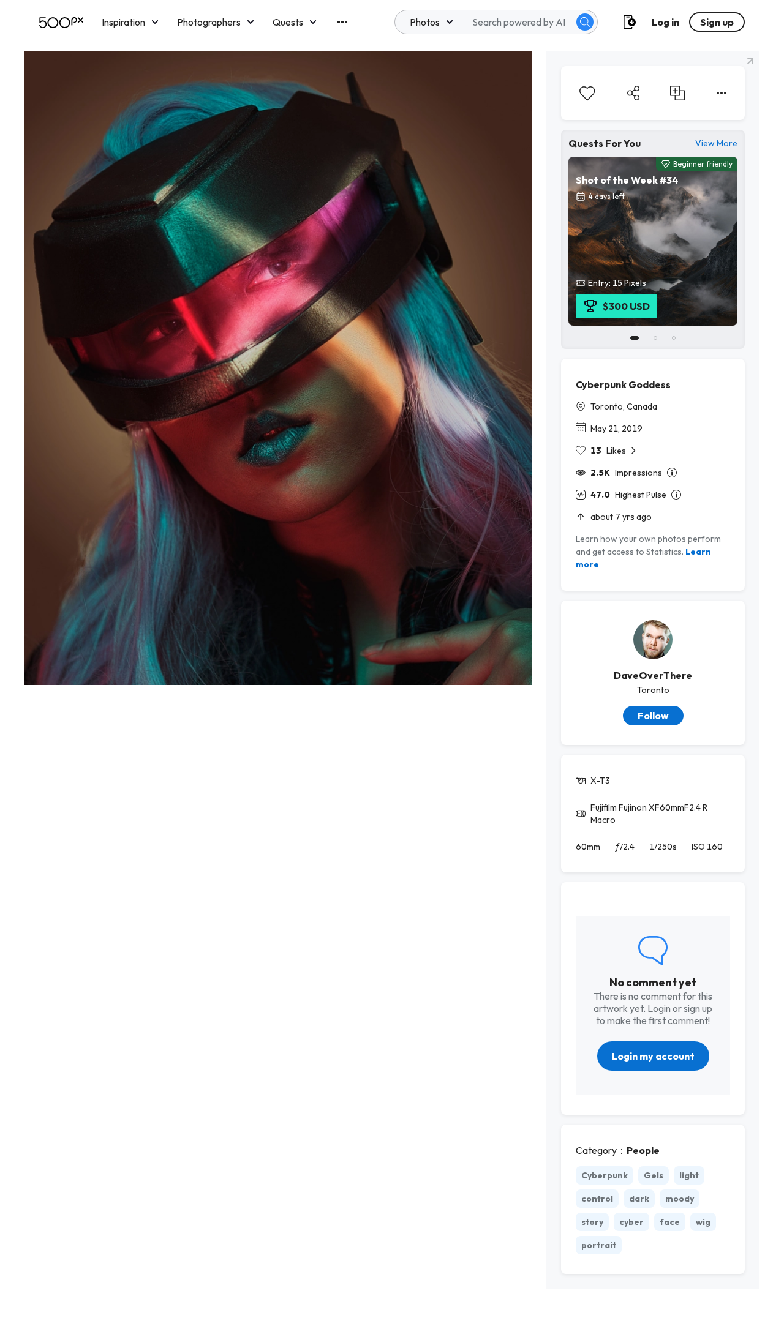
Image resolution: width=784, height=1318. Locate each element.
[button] (585, 22)
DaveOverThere (653, 675)
